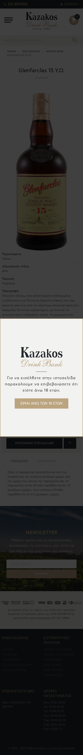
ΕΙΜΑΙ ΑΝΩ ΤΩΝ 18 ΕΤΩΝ (41, 403)
